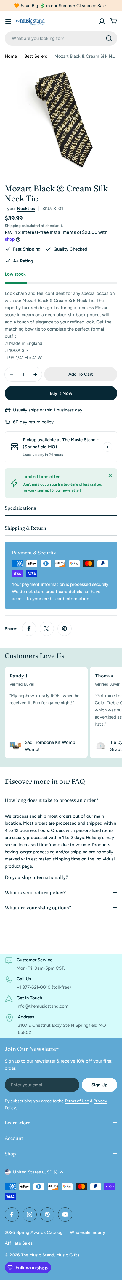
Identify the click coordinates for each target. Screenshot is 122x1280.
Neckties (26, 208)
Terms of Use (77, 1101)
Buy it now (61, 393)
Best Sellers (35, 56)
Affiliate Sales (19, 1243)
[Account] (101, 21)
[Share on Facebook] (29, 629)
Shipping (13, 225)
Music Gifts (67, 1255)
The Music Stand (37, 1255)
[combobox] (61, 38)
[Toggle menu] (8, 21)
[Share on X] (47, 629)
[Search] (109, 38)
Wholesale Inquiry (87, 1232)
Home (11, 56)
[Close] (110, 475)
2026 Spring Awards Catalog (34, 1232)
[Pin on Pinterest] (64, 629)
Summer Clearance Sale (82, 5)
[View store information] (107, 447)
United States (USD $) (35, 1172)
